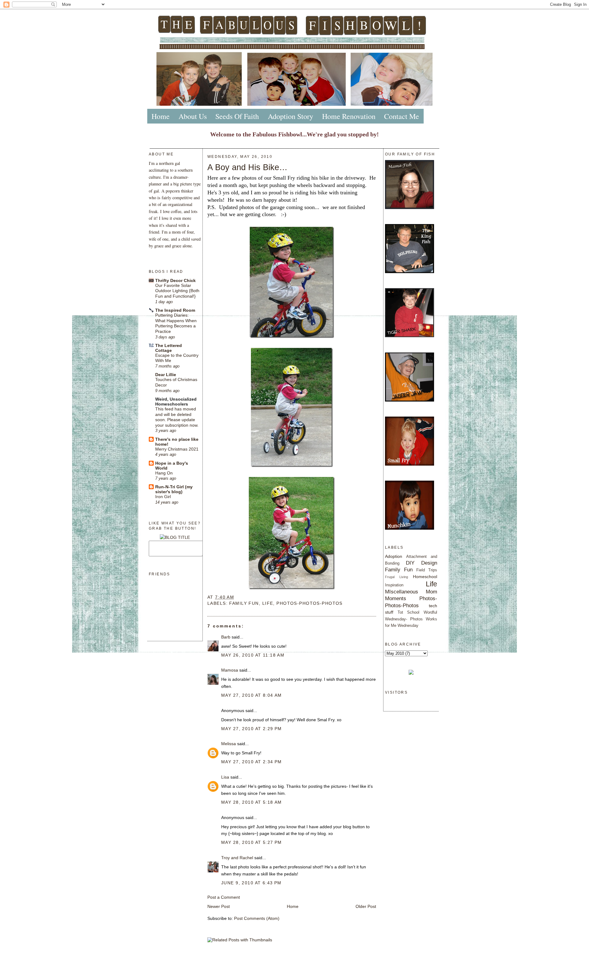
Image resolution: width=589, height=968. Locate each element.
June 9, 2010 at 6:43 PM (251, 882)
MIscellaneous (401, 592)
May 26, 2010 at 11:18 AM (252, 655)
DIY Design (421, 563)
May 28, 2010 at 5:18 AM (251, 802)
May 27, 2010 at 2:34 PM (251, 761)
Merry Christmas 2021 (176, 449)
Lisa (225, 777)
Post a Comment (223, 897)
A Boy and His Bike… (247, 167)
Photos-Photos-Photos (309, 603)
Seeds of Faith (237, 116)
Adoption (393, 556)
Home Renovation (348, 116)
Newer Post (218, 906)
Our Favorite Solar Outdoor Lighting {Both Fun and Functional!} (177, 291)
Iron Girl (163, 496)
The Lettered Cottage (168, 348)
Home (161, 116)
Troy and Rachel (237, 857)
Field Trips (426, 570)
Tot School (409, 612)
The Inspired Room (175, 310)
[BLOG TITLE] (175, 537)
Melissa (228, 743)
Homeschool (425, 576)
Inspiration (394, 585)
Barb (225, 637)
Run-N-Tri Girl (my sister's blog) (174, 489)
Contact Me (401, 116)
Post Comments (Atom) (256, 918)
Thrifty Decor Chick (175, 280)
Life (267, 603)
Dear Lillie (165, 374)
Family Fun (244, 603)
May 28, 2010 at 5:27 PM (251, 842)
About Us (193, 116)
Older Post (366, 906)
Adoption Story (290, 116)
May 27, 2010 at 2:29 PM (251, 728)
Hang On (164, 473)
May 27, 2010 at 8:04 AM (251, 695)
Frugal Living (396, 577)
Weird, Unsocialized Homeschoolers (176, 401)
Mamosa (229, 670)
